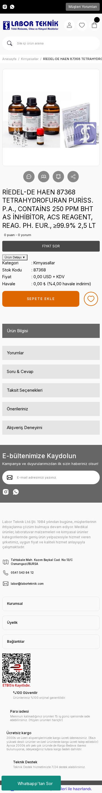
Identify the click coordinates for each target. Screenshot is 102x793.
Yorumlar (15, 352)
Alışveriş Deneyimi (24, 427)
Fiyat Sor (51, 246)
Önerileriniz (17, 408)
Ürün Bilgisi (17, 330)
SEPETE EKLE (41, 299)
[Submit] (9, 477)
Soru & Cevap (20, 371)
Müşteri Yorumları (83, 7)
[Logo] (30, 25)
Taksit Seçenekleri (24, 390)
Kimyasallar (44, 262)
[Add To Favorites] (91, 299)
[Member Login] (69, 25)
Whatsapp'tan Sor (35, 783)
